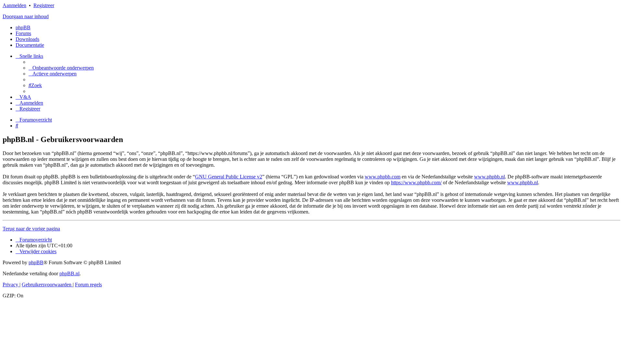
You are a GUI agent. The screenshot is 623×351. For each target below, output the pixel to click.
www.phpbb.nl (489, 176)
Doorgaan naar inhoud (26, 16)
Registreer (43, 5)
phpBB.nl (69, 273)
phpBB (23, 27)
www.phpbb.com (382, 176)
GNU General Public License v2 (228, 176)
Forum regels (88, 284)
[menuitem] (61, 68)
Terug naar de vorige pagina (31, 228)
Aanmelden (14, 5)
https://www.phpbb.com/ (416, 182)
